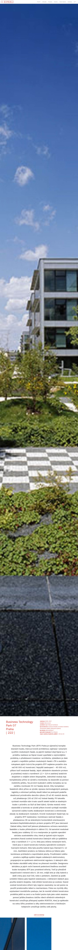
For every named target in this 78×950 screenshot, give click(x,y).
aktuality (44, 2)
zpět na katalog (39, 915)
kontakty (70, 2)
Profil (38, 2)
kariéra (56, 2)
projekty (50, 2)
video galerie (62, 2)
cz (74, 2)
